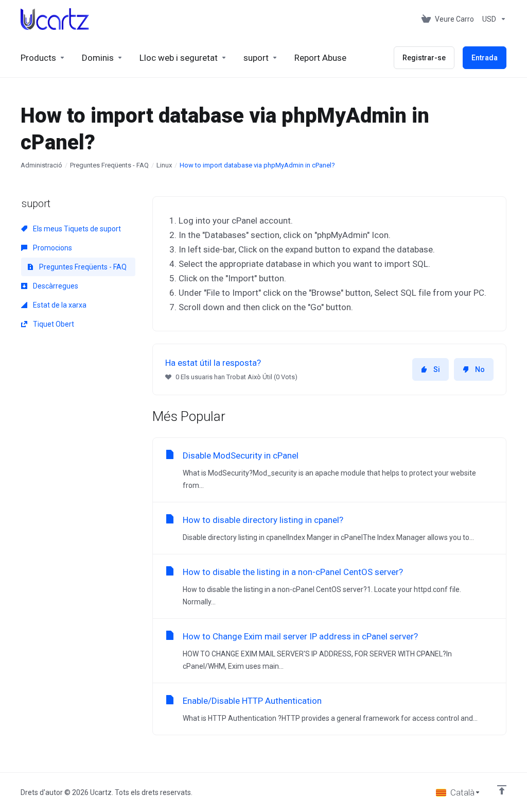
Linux (164, 165)
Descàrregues (54, 286)
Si (436, 369)
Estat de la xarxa (58, 305)
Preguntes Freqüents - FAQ (109, 165)
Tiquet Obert (52, 324)
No (480, 369)
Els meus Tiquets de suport (76, 229)
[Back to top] (502, 790)
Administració (41, 165)
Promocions (51, 248)
